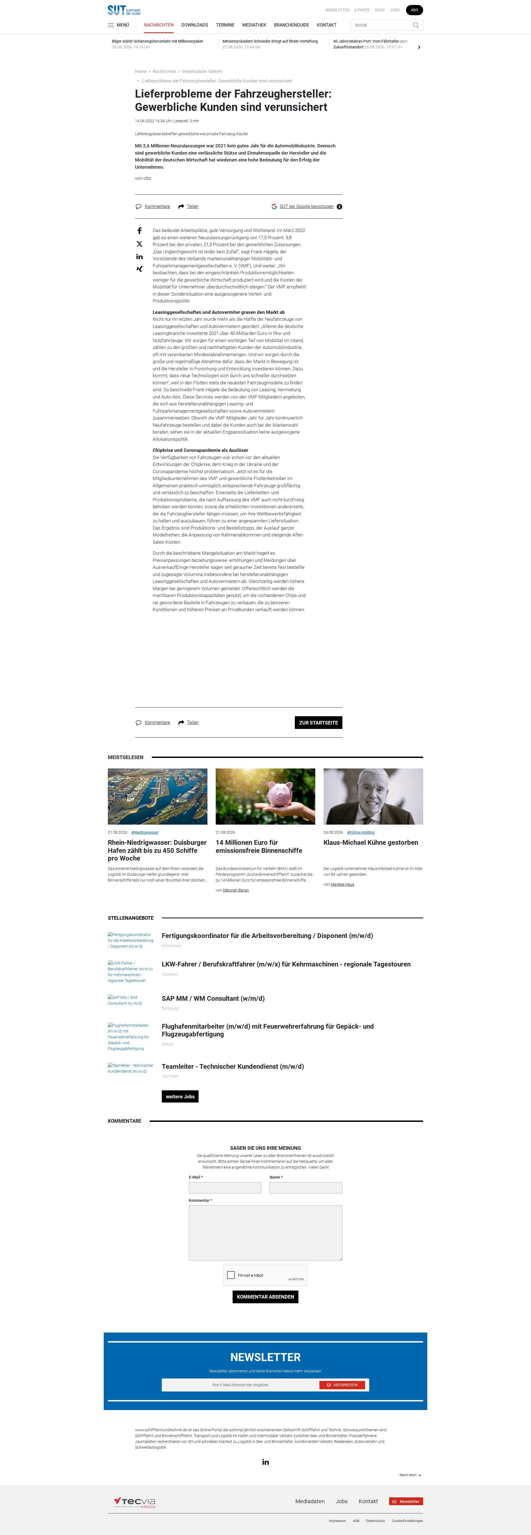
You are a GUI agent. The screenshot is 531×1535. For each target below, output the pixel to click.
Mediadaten (310, 1501)
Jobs (395, 10)
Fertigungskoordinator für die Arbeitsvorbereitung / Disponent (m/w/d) (267, 936)
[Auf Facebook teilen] (139, 230)
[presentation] (419, 47)
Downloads (194, 25)
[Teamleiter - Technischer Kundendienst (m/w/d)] (130, 1068)
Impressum (337, 1521)
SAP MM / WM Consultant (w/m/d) (213, 998)
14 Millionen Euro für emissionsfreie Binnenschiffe (259, 846)
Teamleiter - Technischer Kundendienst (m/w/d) (233, 1066)
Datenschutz (375, 1521)
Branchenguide (291, 25)
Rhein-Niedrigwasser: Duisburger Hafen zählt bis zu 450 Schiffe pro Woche (157, 850)
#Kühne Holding (361, 832)
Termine (225, 25)
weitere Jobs (180, 1096)
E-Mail (194, 1177)
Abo (414, 10)
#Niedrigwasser (144, 832)
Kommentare (157, 206)
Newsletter (338, 10)
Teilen (193, 206)
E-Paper (362, 10)
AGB (356, 1521)
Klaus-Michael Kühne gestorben (371, 842)
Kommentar (199, 1200)
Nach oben (408, 1475)
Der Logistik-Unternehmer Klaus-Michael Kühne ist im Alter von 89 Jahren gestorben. (373, 871)
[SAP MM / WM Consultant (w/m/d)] (130, 1000)
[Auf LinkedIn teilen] (139, 256)
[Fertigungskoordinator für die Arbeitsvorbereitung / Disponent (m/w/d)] (130, 940)
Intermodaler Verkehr (202, 71)
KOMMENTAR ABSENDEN (265, 1297)
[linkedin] (265, 1461)
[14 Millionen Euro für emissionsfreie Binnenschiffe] (265, 796)
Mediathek (254, 25)
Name (275, 1177)
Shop (380, 10)
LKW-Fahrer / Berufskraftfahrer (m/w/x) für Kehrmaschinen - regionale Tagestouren (286, 964)
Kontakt (327, 25)
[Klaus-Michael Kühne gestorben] (373, 796)
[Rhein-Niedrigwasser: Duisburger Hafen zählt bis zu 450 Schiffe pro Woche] (157, 796)
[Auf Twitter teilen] (139, 243)
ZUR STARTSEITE (318, 723)
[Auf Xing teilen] (139, 269)
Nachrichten (159, 25)
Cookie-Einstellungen (407, 1521)
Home (141, 71)
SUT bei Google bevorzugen (307, 206)
